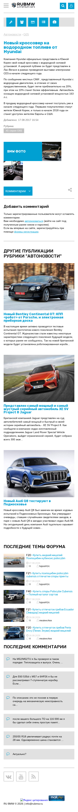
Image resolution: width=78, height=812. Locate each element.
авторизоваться (34, 221)
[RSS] (34, 777)
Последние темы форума (34, 546)
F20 (28, 555)
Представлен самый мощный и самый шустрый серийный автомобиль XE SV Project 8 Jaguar (36, 409)
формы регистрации (26, 231)
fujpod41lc (44, 566)
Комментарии (16, 191)
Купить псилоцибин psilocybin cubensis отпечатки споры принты (47, 575)
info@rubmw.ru (34, 803)
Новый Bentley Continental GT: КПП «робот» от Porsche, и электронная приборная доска (33, 317)
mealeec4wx (45, 620)
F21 (28, 573)
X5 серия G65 (14, 130)
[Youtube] (21, 777)
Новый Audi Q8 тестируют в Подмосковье (27, 502)
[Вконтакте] (9, 777)
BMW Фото (16, 151)
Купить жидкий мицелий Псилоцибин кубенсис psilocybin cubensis (45, 558)
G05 (26, 34)
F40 (28, 591)
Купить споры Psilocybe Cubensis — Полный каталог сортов (49, 593)
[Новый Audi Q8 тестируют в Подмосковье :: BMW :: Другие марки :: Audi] (39, 474)
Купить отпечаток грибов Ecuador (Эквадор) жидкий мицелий (50, 611)
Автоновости (12, 34)
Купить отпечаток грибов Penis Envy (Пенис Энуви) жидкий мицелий (48, 629)
